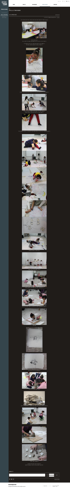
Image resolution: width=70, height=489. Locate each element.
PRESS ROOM (4, 9)
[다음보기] (13, 479)
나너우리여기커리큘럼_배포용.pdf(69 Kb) (51, 17)
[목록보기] (11, 479)
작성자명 (47, 474)
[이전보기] (9, 479)
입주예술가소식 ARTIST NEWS (4, 17)
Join (60, 1)
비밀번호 (47, 475)
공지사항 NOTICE (4, 12)
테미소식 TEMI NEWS (4, 14)
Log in (58, 1)
